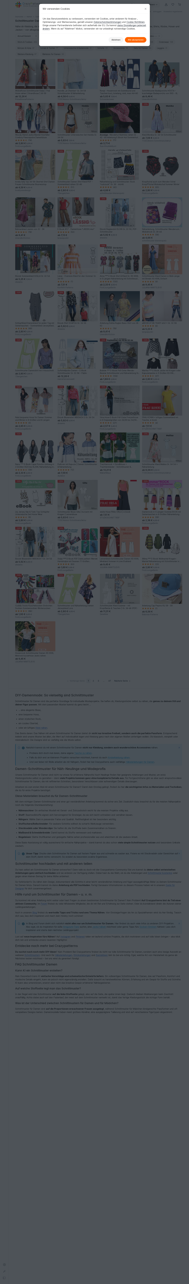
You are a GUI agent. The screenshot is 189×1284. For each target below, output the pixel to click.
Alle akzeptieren (135, 40)
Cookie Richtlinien (135, 22)
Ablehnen (116, 40)
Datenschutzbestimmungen (107, 22)
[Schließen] (145, 9)
